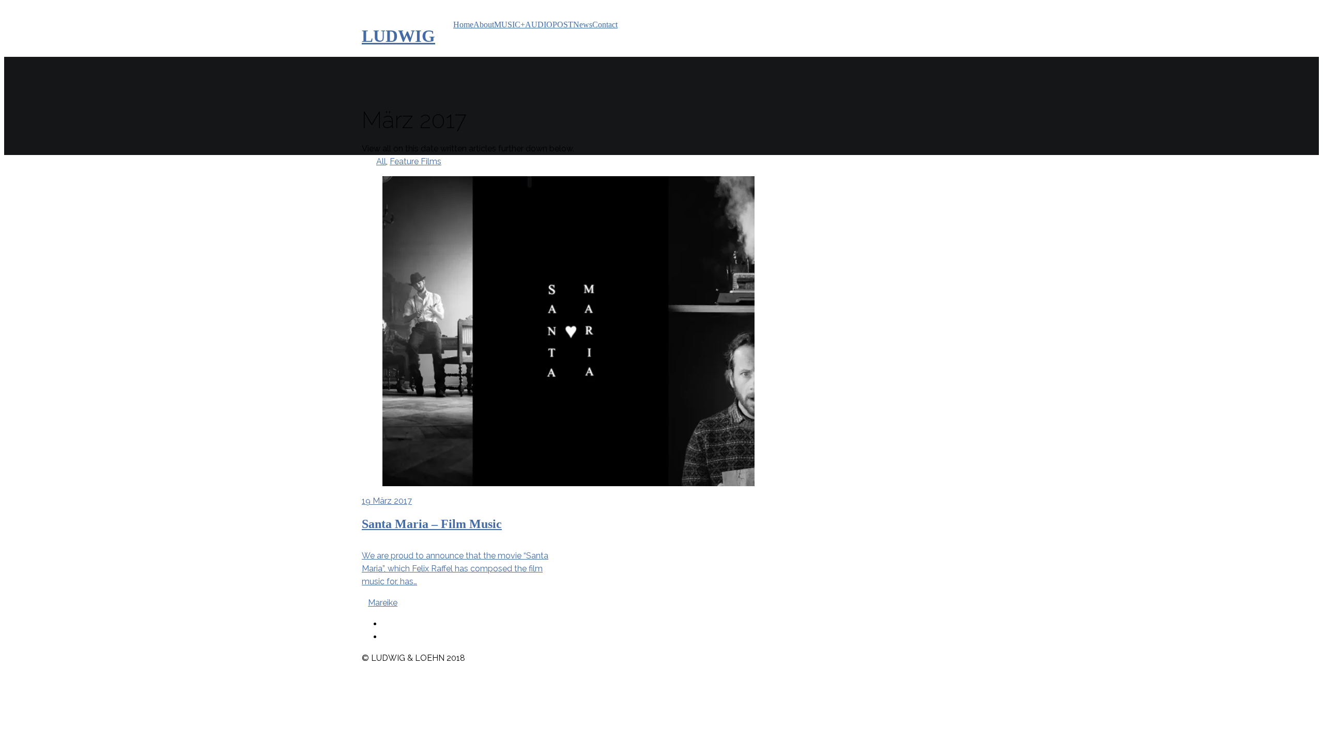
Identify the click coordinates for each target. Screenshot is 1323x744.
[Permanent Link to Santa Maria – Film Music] (458, 331)
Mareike (382, 603)
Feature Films (415, 161)
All (381, 161)
